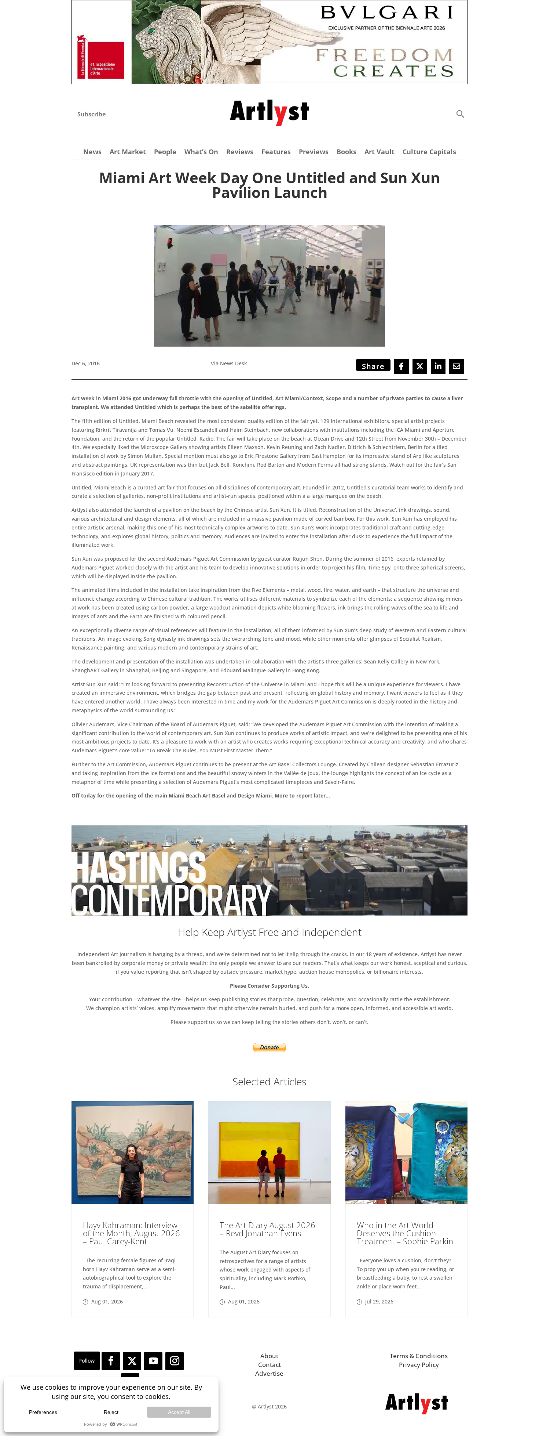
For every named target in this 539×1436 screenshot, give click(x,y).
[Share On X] (419, 366)
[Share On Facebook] (401, 366)
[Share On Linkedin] (438, 366)
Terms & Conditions (419, 1356)
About (269, 1356)
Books (346, 152)
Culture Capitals (429, 152)
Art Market (128, 152)
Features (276, 152)
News (92, 152)
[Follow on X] (132, 1361)
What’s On (201, 152)
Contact (269, 1364)
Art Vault (379, 152)
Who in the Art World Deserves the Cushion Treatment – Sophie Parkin (405, 1233)
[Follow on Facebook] (111, 1361)
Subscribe (91, 114)
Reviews (239, 152)
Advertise (269, 1373)
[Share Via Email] (456, 366)
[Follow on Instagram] (174, 1361)
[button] (460, 113)
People (165, 152)
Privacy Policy (419, 1364)
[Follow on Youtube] (153, 1361)
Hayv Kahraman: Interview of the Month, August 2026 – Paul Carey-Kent (131, 1233)
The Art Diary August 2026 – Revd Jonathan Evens (267, 1228)
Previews (314, 152)
